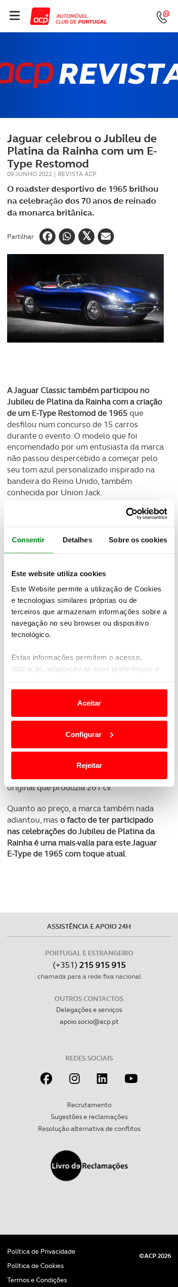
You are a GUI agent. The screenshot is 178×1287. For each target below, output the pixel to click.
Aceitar (89, 703)
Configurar (84, 734)
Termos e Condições (37, 1280)
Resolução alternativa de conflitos (89, 1128)
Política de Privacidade (41, 1251)
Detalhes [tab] (77, 540)
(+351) (89, 964)
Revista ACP (77, 174)
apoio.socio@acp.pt (89, 1021)
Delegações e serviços (89, 1009)
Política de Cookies (35, 1265)
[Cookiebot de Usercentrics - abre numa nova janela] (126, 513)
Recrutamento (89, 1104)
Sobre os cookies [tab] (138, 540)
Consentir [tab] (28, 540)
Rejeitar (89, 765)
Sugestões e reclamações (89, 1116)
